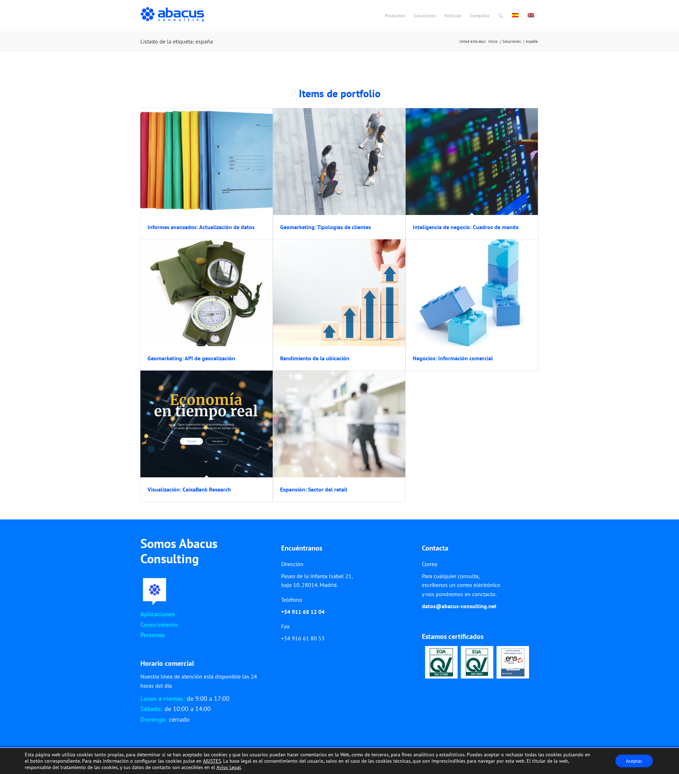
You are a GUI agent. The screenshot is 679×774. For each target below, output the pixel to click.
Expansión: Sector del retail (313, 489)
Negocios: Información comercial (453, 358)
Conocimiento (159, 625)
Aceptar (634, 761)
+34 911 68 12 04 (303, 611)
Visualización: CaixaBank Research (189, 489)
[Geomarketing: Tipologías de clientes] (339, 161)
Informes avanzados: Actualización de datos (201, 227)
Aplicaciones (157, 614)
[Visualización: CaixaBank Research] (206, 424)
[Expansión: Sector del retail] (339, 424)
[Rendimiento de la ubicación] (339, 292)
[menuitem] (394, 15)
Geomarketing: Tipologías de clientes (325, 227)
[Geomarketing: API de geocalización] (206, 292)
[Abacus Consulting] (174, 15)
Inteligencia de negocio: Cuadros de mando (466, 227)
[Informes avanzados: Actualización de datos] (206, 161)
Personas (152, 635)
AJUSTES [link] (212, 761)
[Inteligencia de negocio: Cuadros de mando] (472, 161)
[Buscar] (500, 15)
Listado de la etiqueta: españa (176, 41)
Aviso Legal (228, 767)
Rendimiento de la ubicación (314, 358)
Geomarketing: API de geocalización (191, 358)
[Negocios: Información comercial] (472, 292)
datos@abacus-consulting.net (459, 606)
